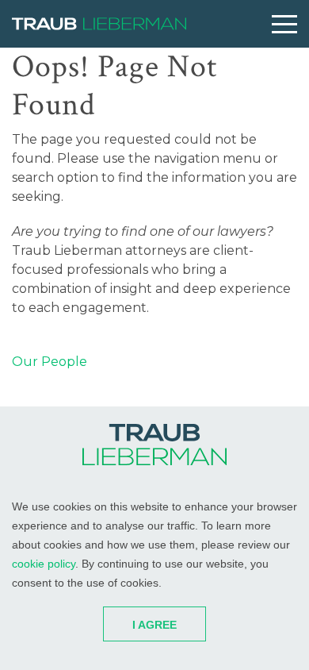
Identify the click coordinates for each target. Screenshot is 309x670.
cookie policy (43, 563)
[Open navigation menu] (284, 24)
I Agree (154, 624)
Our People (49, 361)
